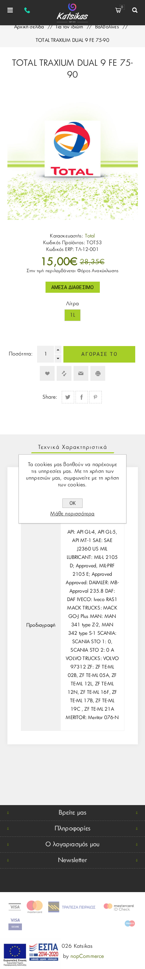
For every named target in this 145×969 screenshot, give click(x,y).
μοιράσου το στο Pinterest (95, 397)
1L (72, 315)
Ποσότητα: (21, 354)
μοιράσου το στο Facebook (82, 397)
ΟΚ (72, 503)
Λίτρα (72, 303)
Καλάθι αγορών (122, 7)
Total (90, 236)
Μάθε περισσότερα (72, 513)
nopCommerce (87, 956)
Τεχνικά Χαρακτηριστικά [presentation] (72, 447)
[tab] (72, 447)
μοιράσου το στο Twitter (68, 397)
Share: (49, 397)
